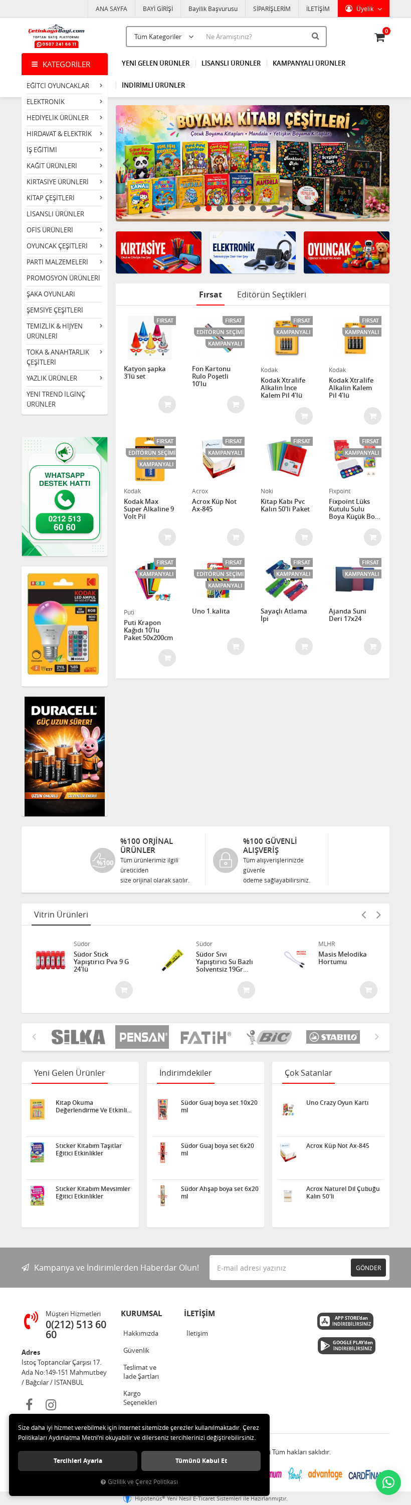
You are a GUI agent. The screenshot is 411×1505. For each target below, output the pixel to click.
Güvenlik (136, 1350)
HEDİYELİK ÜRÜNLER (58, 117)
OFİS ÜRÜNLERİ (50, 229)
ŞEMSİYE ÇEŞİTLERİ (55, 310)
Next (379, 163)
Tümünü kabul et (201, 1460)
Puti (129, 612)
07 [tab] (264, 208)
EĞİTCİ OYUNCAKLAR (58, 85)
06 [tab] (253, 208)
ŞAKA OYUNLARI (51, 293)
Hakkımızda (140, 1333)
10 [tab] (297, 208)
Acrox (200, 491)
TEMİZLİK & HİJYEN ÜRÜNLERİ (55, 331)
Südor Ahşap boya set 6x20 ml (220, 1192)
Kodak (269, 370)
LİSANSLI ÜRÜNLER (55, 213)
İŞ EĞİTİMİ (42, 149)
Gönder (368, 1268)
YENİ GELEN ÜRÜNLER (155, 63)
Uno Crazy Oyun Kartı (337, 1103)
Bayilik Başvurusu (213, 9)
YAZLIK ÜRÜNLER (52, 378)
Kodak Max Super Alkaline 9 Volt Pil (149, 509)
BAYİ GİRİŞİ (158, 9)
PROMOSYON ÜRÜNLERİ (63, 277)
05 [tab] (242, 208)
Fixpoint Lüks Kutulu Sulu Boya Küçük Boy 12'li (353, 509)
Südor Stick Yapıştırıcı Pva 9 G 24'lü (101, 962)
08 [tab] (275, 208)
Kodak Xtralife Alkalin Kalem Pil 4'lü (351, 388)
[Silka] (78, 1037)
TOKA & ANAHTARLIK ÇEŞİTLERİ (58, 357)
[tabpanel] (253, 163)
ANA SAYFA (111, 9)
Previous (126, 163)
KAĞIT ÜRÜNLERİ (52, 165)
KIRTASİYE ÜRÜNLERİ (58, 181)
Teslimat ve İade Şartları (141, 1372)
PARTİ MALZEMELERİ (57, 261)
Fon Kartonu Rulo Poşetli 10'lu (211, 376)
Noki (267, 491)
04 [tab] (231, 208)
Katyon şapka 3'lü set (145, 373)
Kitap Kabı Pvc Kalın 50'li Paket (285, 505)
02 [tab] (209, 208)
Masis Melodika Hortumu (342, 958)
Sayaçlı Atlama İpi (284, 615)
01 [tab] (197, 208)
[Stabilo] (333, 1037)
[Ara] (317, 35)
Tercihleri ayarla (78, 1460)
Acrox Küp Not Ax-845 (214, 505)
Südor (82, 944)
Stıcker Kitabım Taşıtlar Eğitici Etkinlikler (89, 1149)
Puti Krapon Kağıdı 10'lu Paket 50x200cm (148, 630)
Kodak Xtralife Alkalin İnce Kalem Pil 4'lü (283, 388)
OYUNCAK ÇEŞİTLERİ (57, 245)
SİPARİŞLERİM (272, 9)
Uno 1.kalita (211, 612)
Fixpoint (339, 491)
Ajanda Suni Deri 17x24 (347, 615)
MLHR (326, 944)
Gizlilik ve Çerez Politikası (143, 1481)
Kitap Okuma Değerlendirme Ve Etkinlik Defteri (93, 1106)
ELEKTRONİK (46, 101)
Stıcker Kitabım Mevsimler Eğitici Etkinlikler (93, 1192)
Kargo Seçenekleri (140, 1398)
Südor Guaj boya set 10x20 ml (219, 1106)
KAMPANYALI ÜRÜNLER (309, 63)
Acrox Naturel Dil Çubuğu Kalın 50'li (343, 1192)
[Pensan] (142, 1037)
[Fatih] (206, 1037)
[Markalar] (269, 1037)
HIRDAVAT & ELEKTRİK (59, 133)
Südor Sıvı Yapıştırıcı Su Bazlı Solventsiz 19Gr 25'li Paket (224, 962)
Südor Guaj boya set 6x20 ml (217, 1149)
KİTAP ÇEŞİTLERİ (51, 197)
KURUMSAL (141, 1313)
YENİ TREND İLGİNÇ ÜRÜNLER (56, 399)
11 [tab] (308, 208)
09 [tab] (286, 208)
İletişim (197, 1333)
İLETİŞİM (318, 9)
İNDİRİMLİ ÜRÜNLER (153, 85)
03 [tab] (220, 208)
